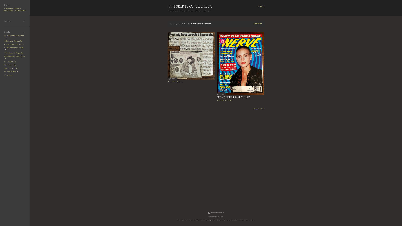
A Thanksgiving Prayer (13, 53)
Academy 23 (9, 65)
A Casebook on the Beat (14, 44)
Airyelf (221, 216)
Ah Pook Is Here (11, 72)
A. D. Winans (9, 61)
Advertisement (11, 68)
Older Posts (258, 109)
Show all (258, 24)
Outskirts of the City (190, 6)
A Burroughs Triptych (12, 41)
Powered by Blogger (217, 212)
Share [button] (169, 82)
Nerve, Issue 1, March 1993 (233, 97)
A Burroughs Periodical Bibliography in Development (15, 9)
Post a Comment (178, 82)
